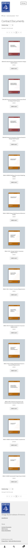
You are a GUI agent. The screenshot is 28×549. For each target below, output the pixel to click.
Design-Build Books (6, 530)
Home (4, 15)
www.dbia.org (5, 518)
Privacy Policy (5, 541)
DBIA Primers (5, 529)
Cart (21, 545)
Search (14, 546)
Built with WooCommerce (15, 541)
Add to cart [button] (14, 68)
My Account (4, 546)
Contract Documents (11, 15)
